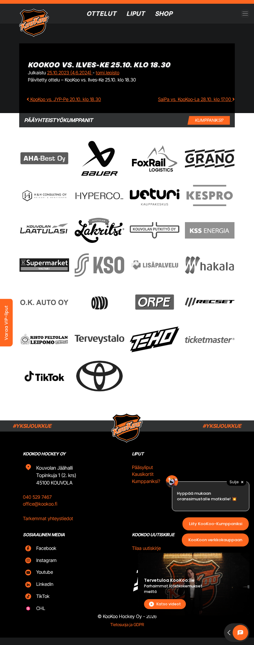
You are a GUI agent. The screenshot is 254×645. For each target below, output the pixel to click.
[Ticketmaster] (209, 339)
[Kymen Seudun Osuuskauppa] (99, 265)
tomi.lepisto (107, 73)
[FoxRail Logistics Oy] (154, 158)
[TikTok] (44, 376)
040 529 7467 (37, 497)
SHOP (164, 13)
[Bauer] (99, 158)
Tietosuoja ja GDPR (127, 624)
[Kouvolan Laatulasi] (44, 230)
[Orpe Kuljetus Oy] (154, 302)
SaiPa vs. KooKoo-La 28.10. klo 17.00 (195, 99)
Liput (135, 13)
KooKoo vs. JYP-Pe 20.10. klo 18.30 (65, 99)
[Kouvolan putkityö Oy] (154, 230)
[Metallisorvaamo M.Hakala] (209, 265)
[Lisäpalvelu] (154, 265)
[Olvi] (99, 302)
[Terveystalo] (99, 339)
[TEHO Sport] (154, 340)
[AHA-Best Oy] (44, 158)
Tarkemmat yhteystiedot (48, 518)
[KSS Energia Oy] (209, 230)
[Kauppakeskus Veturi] (154, 196)
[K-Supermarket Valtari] (44, 264)
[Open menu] (245, 14)
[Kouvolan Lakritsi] (99, 230)
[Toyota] (99, 376)
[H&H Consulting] (44, 195)
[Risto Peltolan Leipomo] (44, 339)
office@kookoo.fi (40, 504)
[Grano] (209, 158)
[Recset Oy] (209, 302)
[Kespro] (209, 195)
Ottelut (101, 13)
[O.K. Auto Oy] (44, 302)
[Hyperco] (99, 195)
